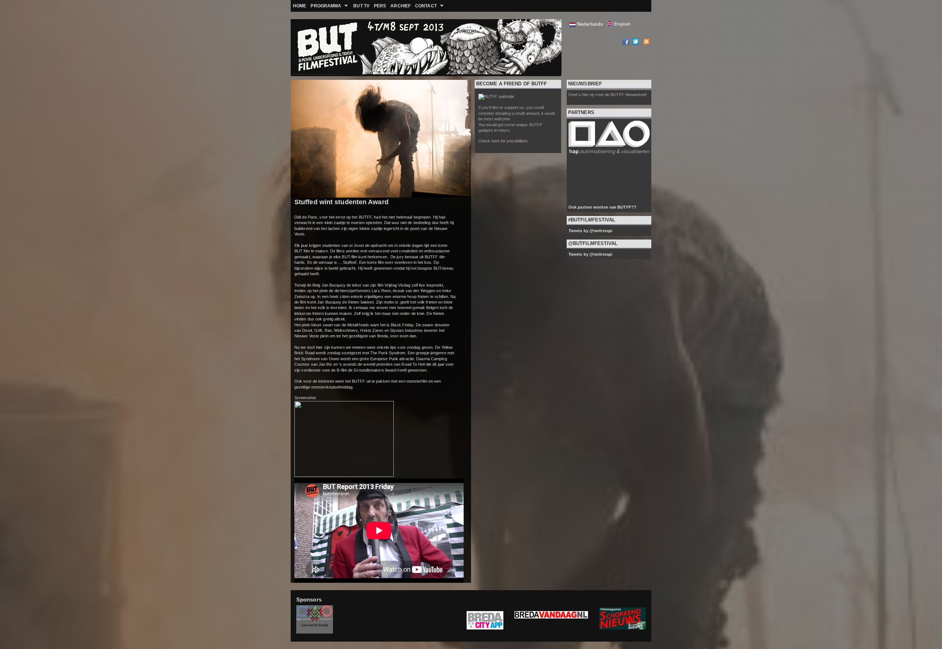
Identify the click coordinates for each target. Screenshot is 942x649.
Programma (324, 5)
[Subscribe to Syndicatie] (646, 43)
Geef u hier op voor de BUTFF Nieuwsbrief (608, 94)
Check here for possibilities (503, 141)
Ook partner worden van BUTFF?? (603, 207)
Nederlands (589, 24)
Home (299, 5)
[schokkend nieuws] (622, 628)
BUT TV (361, 5)
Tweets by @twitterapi (590, 230)
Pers (380, 5)
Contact (425, 5)
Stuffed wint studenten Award (341, 202)
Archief (400, 5)
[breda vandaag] (551, 620)
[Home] (309, 47)
